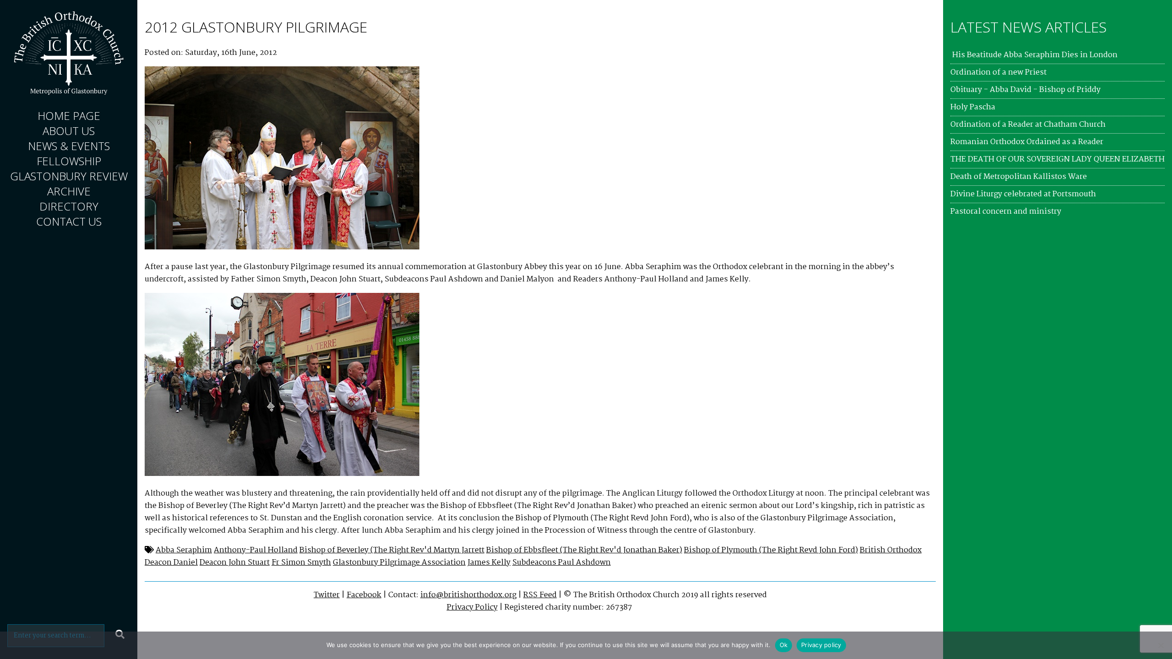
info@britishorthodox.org (468, 595)
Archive (69, 191)
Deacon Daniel (171, 562)
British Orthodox (891, 550)
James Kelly (488, 562)
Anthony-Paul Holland (256, 550)
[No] (1160, 645)
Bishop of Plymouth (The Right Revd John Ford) (771, 550)
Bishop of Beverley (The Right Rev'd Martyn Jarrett (391, 550)
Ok (784, 644)
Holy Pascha (972, 107)
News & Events (69, 145)
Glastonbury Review (69, 176)
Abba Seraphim (184, 550)
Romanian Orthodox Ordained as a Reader (1026, 142)
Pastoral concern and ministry (1005, 211)
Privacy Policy (472, 607)
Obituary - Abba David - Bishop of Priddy (1025, 90)
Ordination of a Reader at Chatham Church (1028, 125)
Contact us (69, 221)
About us (69, 130)
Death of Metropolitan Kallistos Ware (1018, 177)
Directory (68, 206)
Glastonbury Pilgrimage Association (399, 562)
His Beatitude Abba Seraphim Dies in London (1034, 55)
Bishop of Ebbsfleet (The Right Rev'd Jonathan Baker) (584, 550)
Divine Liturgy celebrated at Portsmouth (1023, 194)
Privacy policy (821, 644)
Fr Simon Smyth (301, 562)
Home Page (69, 115)
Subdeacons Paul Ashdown (561, 562)
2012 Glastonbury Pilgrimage (256, 27)
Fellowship (69, 160)
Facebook (364, 595)
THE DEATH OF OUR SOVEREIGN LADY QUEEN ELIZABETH (1057, 159)
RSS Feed (540, 595)
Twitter (327, 595)
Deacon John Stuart (235, 562)
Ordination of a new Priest (998, 72)
